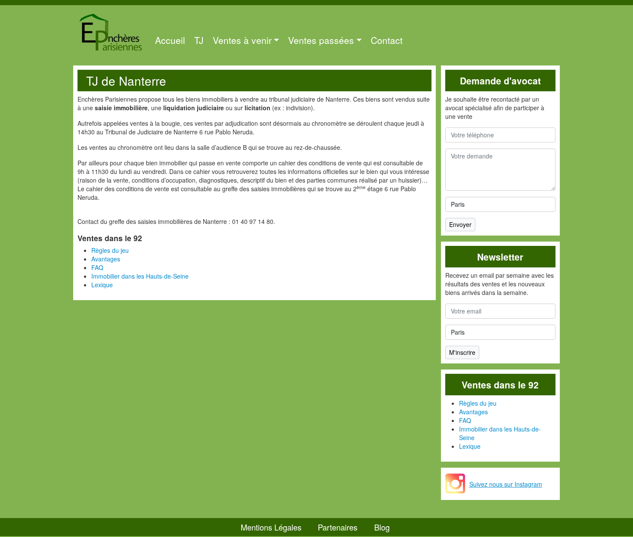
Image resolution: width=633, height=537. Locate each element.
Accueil (170, 40)
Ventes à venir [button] (242, 40)
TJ (199, 40)
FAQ (97, 267)
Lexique (102, 284)
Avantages (105, 259)
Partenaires (337, 527)
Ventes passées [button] (321, 40)
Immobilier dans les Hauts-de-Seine (140, 276)
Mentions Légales (271, 527)
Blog (382, 527)
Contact (387, 40)
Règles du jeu (110, 250)
